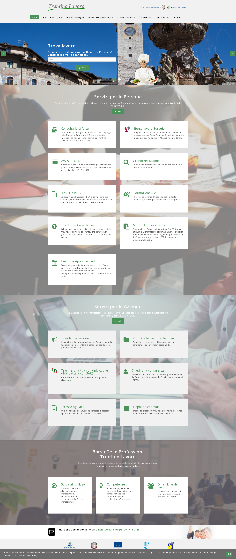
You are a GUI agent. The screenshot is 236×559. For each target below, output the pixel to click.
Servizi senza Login (50, 17)
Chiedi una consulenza (148, 370)
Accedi (177, 17)
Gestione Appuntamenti (78, 261)
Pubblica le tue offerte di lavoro (156, 338)
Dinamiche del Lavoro (168, 485)
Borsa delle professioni (100, 17)
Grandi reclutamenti (148, 161)
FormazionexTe (145, 193)
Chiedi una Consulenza (77, 225)
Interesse (146, 17)
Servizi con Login (74, 17)
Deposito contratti (146, 407)
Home (34, 17)
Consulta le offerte (75, 128)
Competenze (116, 484)
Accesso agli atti (72, 407)
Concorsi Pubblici (126, 17)
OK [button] (229, 554)
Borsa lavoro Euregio (149, 128)
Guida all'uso (163, 17)
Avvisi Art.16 (70, 161)
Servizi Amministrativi (149, 225)
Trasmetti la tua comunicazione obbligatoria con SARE (84, 371)
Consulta (55, 55)
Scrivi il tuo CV (71, 193)
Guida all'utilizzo (72, 484)
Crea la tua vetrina (75, 338)
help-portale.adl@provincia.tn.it (118, 529)
